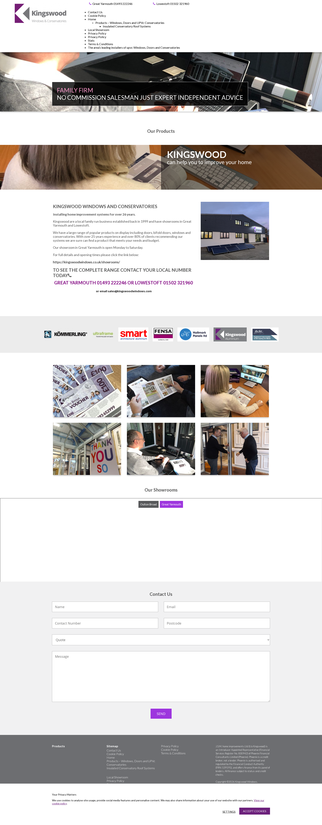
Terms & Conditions (100, 44)
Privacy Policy (97, 33)
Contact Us (95, 12)
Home (92, 19)
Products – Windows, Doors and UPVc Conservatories (129, 22)
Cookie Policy (97, 15)
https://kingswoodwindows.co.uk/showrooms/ (86, 262)
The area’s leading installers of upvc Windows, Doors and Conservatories (134, 47)
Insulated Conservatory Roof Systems (127, 26)
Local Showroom (98, 30)
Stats (91, 40)
